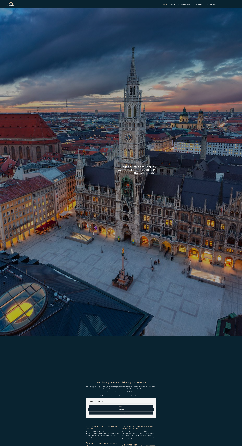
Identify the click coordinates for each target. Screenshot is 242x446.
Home (165, 4)
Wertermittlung (121, 413)
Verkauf (121, 406)
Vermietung (121, 409)
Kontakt (213, 4)
